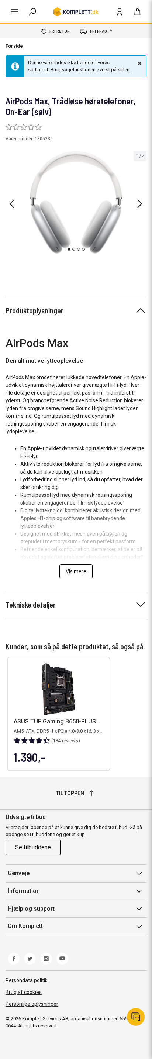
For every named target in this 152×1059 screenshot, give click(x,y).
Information (24, 890)
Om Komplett (25, 925)
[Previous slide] (11, 203)
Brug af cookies (24, 992)
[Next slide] (139, 203)
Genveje (19, 873)
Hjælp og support (31, 908)
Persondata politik (27, 980)
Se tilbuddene (33, 847)
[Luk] (138, 63)
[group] (76, 202)
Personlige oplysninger (32, 1004)
